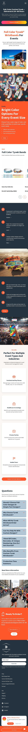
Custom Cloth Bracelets (7, 678)
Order (4, 138)
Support (3, 693)
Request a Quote (14, 22)
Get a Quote (14, 729)
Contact (4, 686)
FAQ (2, 690)
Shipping (4, 695)
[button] (25, 3)
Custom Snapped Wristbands (8, 683)
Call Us (14, 634)
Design (5, 311)
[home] (3, 3)
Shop (3, 673)
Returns (3, 698)
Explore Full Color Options (14, 479)
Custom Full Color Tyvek (7, 681)
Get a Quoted (13, 629)
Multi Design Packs (6, 676)
